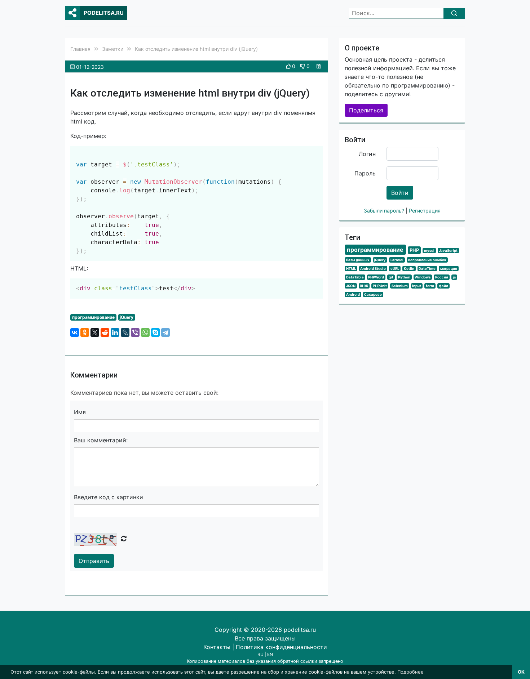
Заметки (112, 49)
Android (353, 294)
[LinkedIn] (115, 332)
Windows (422, 277)
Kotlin (409, 269)
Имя (80, 412)
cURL (394, 269)
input (416, 286)
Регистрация (425, 210)
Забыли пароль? (385, 210)
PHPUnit (380, 286)
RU (260, 654)
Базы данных (358, 260)
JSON (350, 286)
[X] (94, 332)
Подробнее (410, 672)
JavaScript (448, 251)
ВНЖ (364, 286)
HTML (351, 269)
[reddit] (105, 332)
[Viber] (135, 332)
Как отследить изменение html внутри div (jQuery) (196, 49)
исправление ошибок (427, 260)
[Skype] (155, 332)
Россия (441, 277)
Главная (80, 49)
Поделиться (366, 110)
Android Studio (373, 269)
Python (404, 277)
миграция (448, 269)
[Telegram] (165, 332)
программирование (93, 317)
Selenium (400, 286)
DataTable (355, 277)
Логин (367, 153)
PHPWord (376, 277)
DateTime (427, 269)
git (391, 277)
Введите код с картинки (108, 497)
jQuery (126, 317)
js (454, 277)
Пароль (365, 173)
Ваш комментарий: (101, 440)
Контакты (216, 647)
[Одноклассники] (84, 332)
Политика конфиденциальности (281, 647)
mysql (429, 251)
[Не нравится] (303, 66)
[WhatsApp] (145, 332)
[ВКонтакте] (74, 332)
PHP (414, 250)
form (430, 286)
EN (270, 654)
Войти (399, 192)
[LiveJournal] (125, 332)
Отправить (94, 560)
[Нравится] (289, 66)
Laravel (396, 260)
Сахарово (373, 294)
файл (443, 286)
